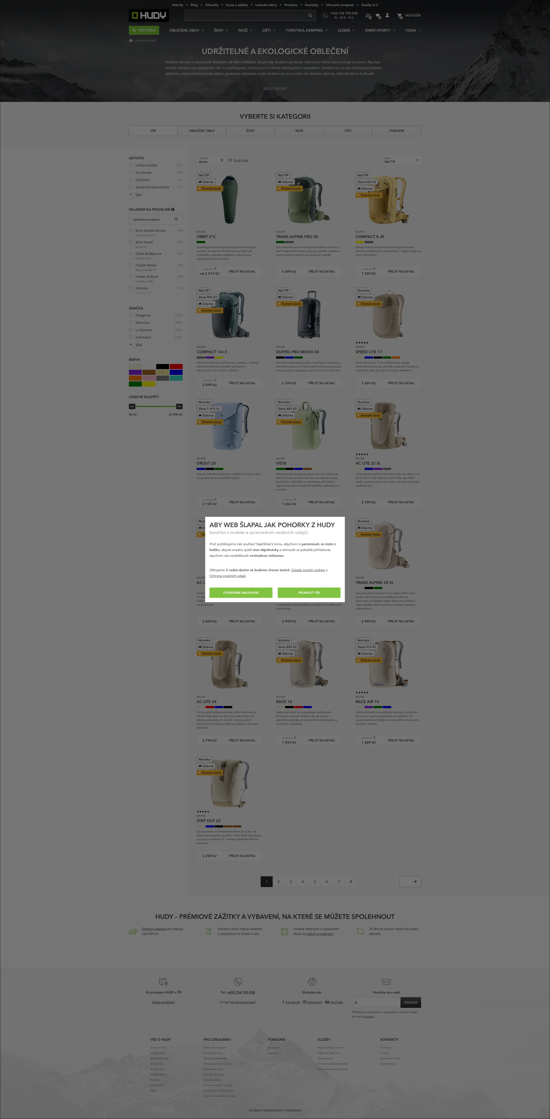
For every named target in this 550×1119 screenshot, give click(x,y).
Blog (194, 5)
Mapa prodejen (163, 1002)
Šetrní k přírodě (275, 88)
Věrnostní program (340, 5)
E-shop (384, 1053)
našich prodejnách (319, 934)
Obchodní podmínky (215, 1058)
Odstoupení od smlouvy (217, 1064)
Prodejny (291, 5)
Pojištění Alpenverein (330, 1048)
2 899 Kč (206, 269)
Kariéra (154, 1080)
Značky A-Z (369, 5)
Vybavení (396, 130)
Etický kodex (157, 1053)
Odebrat (221, 160)
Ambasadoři (157, 1069)
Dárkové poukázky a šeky (333, 1069)
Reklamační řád (212, 1069)
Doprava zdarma (154, 929)
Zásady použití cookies (308, 570)
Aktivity (177, 5)
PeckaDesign (293, 1110)
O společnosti (158, 1048)
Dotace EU (156, 1085)
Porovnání (368, 15)
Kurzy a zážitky (237, 5)
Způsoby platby (212, 1080)
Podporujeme (158, 1074)
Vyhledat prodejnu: (146, 219)
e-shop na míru (273, 1110)
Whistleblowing (159, 1058)
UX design (255, 1110)
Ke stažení (274, 1048)
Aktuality (211, 5)
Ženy (250, 130)
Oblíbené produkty (377, 15)
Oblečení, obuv (202, 130)
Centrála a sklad (390, 1058)
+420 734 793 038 (241, 992)
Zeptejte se (274, 1053)
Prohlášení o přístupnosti (218, 1091)
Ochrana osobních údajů (227, 576)
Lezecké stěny (266, 5)
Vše (153, 130)
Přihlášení (387, 15)
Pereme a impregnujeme (333, 1064)
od (132, 406)
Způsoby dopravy (213, 1074)
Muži (299, 130)
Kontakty (311, 5)
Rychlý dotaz (387, 1064)
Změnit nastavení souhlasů (219, 1096)
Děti (348, 130)
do (179, 406)
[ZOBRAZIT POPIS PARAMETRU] (172, 209)
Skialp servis (325, 1058)
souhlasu (369, 1017)
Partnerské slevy (213, 1053)
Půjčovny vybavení (328, 1053)
